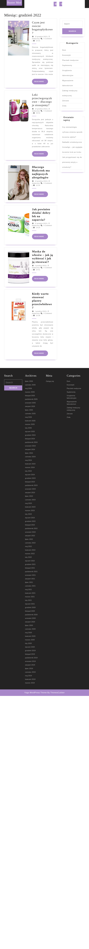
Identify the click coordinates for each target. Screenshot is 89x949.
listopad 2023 (30, 482)
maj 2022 (28, 546)
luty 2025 (28, 428)
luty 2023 (28, 514)
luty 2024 (28, 471)
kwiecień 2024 (30, 464)
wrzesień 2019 (30, 661)
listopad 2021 (30, 568)
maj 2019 (28, 676)
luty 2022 (28, 557)
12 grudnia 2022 (41, 181)
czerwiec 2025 (30, 413)
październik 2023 (31, 485)
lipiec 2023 (29, 496)
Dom (64, 50)
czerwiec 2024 (30, 457)
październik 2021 (31, 571)
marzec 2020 (30, 640)
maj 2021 (28, 589)
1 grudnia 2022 (40, 311)
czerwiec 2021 (30, 586)
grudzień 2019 (30, 650)
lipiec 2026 (29, 381)
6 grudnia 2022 (40, 265)
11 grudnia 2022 (41, 223)
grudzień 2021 (30, 564)
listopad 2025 (30, 395)
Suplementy (67, 65)
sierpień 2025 (30, 406)
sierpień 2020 (30, 622)
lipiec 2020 (29, 625)
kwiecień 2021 (30, 593)
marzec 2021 (30, 597)
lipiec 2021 (29, 582)
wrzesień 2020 (30, 618)
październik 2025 (31, 399)
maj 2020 (28, 632)
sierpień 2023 (30, 492)
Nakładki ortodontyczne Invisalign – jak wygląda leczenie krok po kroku (72, 147)
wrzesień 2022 (30, 532)
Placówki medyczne (70, 60)
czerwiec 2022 (30, 543)
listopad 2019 (30, 654)
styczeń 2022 (30, 561)
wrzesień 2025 (30, 403)
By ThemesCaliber (56, 693)
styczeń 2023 (30, 518)
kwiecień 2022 (30, 550)
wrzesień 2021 (30, 575)
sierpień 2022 (30, 536)
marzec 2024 (30, 467)
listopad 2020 (30, 611)
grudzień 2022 (30, 521)
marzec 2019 (30, 683)
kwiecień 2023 (30, 507)
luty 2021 (28, 600)
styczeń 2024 (30, 474)
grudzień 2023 (30, 478)
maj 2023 (28, 503)
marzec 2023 (30, 510)
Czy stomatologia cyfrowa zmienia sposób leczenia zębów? (72, 132)
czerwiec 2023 (30, 500)
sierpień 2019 (30, 665)
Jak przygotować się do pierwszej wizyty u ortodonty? (72, 162)
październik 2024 (31, 442)
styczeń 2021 (30, 604)
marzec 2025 (30, 424)
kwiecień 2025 (30, 421)
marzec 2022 (30, 553)
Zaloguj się (50, 381)
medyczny (35, 38)
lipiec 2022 (29, 539)
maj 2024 (28, 460)
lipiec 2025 (29, 410)
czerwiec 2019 (30, 672)
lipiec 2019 (29, 668)
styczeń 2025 (30, 431)
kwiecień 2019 (30, 679)
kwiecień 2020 (30, 636)
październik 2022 (31, 528)
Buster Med (14, 2)
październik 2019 (31, 658)
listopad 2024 (30, 439)
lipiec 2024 (29, 453)
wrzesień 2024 (30, 446)
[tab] (55, 4)
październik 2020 (31, 615)
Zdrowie (65, 101)
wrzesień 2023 (30, 489)
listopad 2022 (30, 525)
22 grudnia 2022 (41, 36)
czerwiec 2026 (30, 385)
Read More (41, 82)
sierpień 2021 (30, 579)
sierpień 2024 (30, 449)
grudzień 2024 (30, 435)
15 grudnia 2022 (41, 109)
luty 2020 (28, 643)
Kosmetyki (66, 55)
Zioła (64, 106)
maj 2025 (28, 417)
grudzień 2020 (30, 607)
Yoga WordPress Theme (35, 693)
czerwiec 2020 (30, 629)
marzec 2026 (30, 392)
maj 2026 (28, 388)
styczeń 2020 (30, 647)
